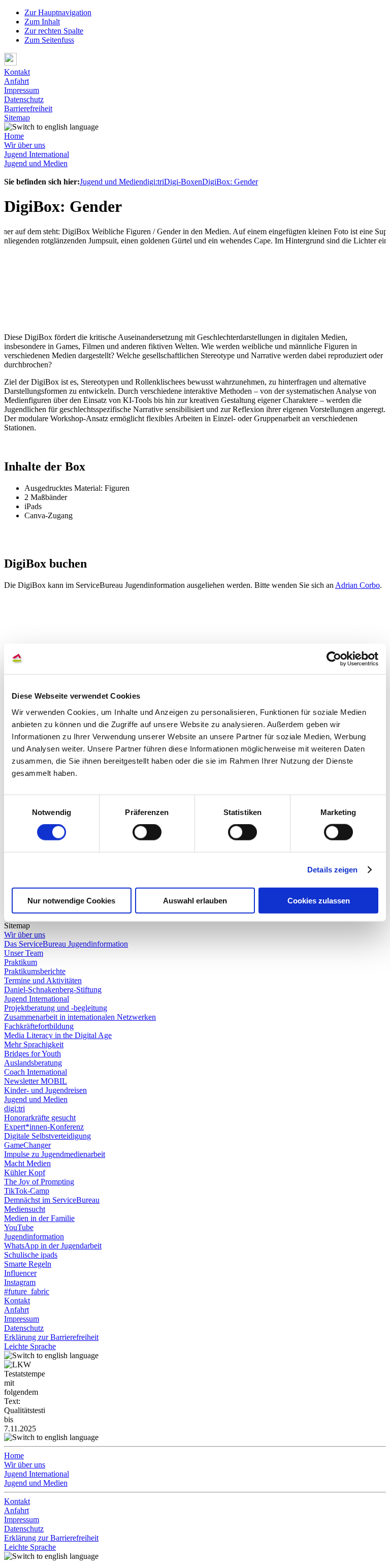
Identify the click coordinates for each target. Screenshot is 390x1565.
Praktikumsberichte (35, 971)
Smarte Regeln (27, 1264)
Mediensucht (24, 1209)
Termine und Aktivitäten (43, 980)
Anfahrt (16, 81)
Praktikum (20, 962)
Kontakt (17, 72)
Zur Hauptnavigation (57, 12)
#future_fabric (26, 1291)
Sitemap (17, 117)
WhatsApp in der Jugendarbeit (53, 1245)
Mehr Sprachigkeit (33, 1044)
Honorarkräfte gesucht (40, 1117)
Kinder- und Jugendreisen (45, 1090)
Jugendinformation (34, 1236)
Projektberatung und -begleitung (55, 1008)
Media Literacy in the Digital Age (58, 1035)
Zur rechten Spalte (53, 30)
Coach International (35, 1072)
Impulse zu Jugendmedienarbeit (54, 1154)
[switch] (147, 832)
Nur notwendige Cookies (71, 900)
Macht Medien (27, 1163)
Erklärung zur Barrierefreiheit (51, 1337)
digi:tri (153, 181)
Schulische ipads (30, 1254)
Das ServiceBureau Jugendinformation (66, 944)
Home (14, 136)
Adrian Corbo (357, 585)
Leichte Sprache (30, 1346)
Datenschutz (24, 99)
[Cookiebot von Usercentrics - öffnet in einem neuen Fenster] (333, 659)
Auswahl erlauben (195, 900)
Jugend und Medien (36, 163)
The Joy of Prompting (39, 1181)
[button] (195, 60)
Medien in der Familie (39, 1218)
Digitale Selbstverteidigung (47, 1136)
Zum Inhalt (42, 21)
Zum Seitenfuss (49, 40)
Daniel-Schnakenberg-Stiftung (53, 989)
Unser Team (23, 953)
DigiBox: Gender (230, 181)
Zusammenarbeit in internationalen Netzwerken (80, 1017)
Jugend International (36, 154)
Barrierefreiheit (28, 108)
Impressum (21, 90)
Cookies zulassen (318, 900)
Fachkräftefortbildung (39, 1026)
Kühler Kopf (24, 1172)
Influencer (20, 1273)
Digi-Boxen (183, 181)
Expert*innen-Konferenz (44, 1126)
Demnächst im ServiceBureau (52, 1200)
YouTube (19, 1227)
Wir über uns (24, 145)
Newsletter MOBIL (35, 1081)
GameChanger (27, 1145)
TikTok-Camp (26, 1190)
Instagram (20, 1282)
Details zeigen (332, 869)
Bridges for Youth (32, 1053)
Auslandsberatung (33, 1062)
